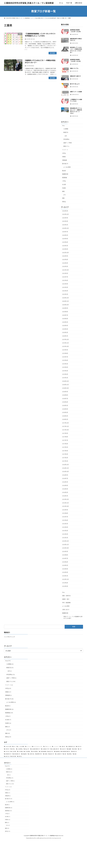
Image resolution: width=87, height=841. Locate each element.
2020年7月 (65, 315)
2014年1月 (65, 576)
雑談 (63, 198)
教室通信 (25, 754)
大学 (80, 749)
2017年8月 (65, 436)
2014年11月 (65, 544)
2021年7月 (65, 277)
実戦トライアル (74, 68)
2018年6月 (65, 402)
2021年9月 (65, 273)
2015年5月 (65, 523)
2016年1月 (65, 496)
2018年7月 (65, 398)
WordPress (34, 838)
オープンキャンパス (37, 746)
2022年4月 (65, 263)
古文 (66, 136)
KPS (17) (8, 730)
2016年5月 (65, 482)
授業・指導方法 (66, 595)
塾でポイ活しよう (75, 84)
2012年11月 (65, 579)
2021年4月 (65, 284)
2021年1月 (65, 294)
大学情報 (21, 751)
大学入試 (7, 751)
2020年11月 (65, 301)
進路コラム (66, 146)
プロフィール (48, 746)
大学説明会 (27, 751)
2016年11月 (65, 468)
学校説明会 (66, 139)
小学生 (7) (7, 716)
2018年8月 (65, 395)
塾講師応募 (65, 174)
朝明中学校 (39, 754)
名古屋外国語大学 (36, 749)
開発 (63, 191)
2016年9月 (65, 475)
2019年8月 (65, 353)
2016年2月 (65, 492)
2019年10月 (65, 346)
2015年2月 (65, 534)
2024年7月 (65, 231)
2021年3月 (65, 287)
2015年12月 (65, 499)
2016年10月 (65, 471)
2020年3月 (65, 329)
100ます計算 (8, 746)
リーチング (56, 746)
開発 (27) (7, 726)
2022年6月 (65, 259)
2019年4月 (65, 367)
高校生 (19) (8, 736)
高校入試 (7, 756)
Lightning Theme (43, 838)
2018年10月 (65, 388)
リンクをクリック (9, 636)
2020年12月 (65, 297)
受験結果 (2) (8, 695)
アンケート (65, 149)
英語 (65, 754)
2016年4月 (65, 485)
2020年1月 (65, 336)
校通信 (64, 188)
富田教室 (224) (9, 712)
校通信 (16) (8, 723)
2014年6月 (65, 562)
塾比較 (64, 170)
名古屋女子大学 (46, 749)
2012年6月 (65, 582)
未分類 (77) (8, 719)
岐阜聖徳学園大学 (66, 751)
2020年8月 (65, 311)
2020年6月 (65, 318)
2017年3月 (65, 454)
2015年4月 (65, 527)
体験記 (64, 156)
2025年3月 (65, 221)
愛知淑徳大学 (17, 754)
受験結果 (64, 160)
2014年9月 (65, 551)
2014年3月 (65, 572)
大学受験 (14, 751)
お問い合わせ (65, 609)
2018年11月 (65, 384)
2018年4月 (65, 409)
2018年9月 (65, 391)
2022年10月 (65, 252)
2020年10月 (65, 304)
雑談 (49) (7, 733)
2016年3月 (65, 489)
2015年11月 (65, 503)
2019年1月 (65, 377)
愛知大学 (75, 751)
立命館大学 (59, 754)
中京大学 (79, 746)
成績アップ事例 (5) (11, 678)
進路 (75, 754)
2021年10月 (65, 270)
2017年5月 (65, 447)
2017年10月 (65, 430)
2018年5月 (65, 405)
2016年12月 (65, 464)
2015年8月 (65, 513)
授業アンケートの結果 (76, 91)
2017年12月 (65, 423)
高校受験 (14, 756)
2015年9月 (65, 509)
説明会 (70, 754)
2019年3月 (65, 370)
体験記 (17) (8, 692)
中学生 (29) (8, 688)
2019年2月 (65, 374)
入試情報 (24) (9, 664)
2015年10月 (65, 506)
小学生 (64, 181)
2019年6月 (65, 360)
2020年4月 (65, 325)
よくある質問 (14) (11, 702)
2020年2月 (65, 332)
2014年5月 (65, 565)
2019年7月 (65, 357)
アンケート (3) (9, 685)
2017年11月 (65, 426)
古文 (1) (10, 671)
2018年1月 (65, 419)
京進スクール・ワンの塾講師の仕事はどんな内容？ (72, 617)
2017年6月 (65, 443)
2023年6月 (65, 242)
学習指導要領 (43, 751)
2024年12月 (65, 228)
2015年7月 (65, 516)
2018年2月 (65, 416)
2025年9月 (65, 218)
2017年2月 (65, 457)
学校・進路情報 (66, 602)
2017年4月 (65, 450)
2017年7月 (65, 440)
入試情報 (65, 129)
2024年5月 (65, 235)
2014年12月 (65, 541)
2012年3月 (65, 586)
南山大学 (27, 749)
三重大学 (63, 746)
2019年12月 (65, 339)
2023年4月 (65, 249)
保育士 (13, 749)
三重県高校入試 (71, 746)
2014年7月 (65, 558)
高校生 (64, 201)
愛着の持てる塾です (75, 76)
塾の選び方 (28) (9, 699)
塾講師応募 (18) (9, 709)
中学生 (64, 153)
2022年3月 (65, 266)
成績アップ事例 (67, 143)
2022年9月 (65, 256)
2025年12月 (65, 214)
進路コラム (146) (10, 681)
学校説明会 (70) (10, 674)
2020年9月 (65, 308)
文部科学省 (31, 754)
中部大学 (7, 749)
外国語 (75, 749)
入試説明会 (20, 749)
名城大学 (64, 749)
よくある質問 (67, 167)
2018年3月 (65, 412)
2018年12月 (65, 381)
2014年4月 (65, 569)
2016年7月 (65, 478)
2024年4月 (65, 238)
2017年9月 (65, 433)
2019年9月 (65, 350)
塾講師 (69, 749)
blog (63, 125)
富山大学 (51, 751)
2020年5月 (65, 322)
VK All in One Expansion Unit (54, 838)
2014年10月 (65, 548)
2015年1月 (65, 537)
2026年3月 (65, 211)
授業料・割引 (65, 599)
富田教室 (64, 177)
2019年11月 (65, 343)
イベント (29, 746)
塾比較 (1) (7, 705)
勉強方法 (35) (9, 667)
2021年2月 (65, 291)
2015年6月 (65, 520)
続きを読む (52, 53)
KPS (64, 194)
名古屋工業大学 (55, 749)
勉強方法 (65, 132)
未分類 (64, 184)
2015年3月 (65, 530)
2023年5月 (65, 245)
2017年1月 (65, 461)
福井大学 (52, 754)
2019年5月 (65, 364)
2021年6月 (65, 280)
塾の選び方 (65, 163)
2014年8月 (65, 555)
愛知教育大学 (8, 754)
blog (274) (7, 660)
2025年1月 (65, 224)
